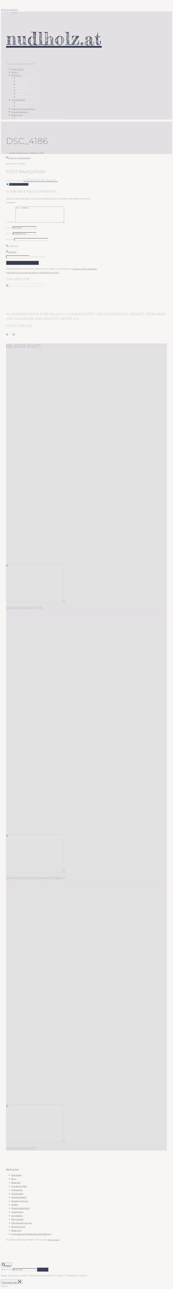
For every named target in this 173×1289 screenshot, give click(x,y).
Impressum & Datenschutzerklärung (39, 118)
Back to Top (12, 1169)
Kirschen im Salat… (40, 180)
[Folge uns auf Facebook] (9, 336)
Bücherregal (19, 112)
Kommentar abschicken (22, 262)
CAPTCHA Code (37, 257)
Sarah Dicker (16, 152)
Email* (9, 233)
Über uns (17, 115)
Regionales (23, 106)
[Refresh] (11, 252)
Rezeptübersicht (26, 96)
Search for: (7, 1269)
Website (10, 239)
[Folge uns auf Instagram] (16, 336)
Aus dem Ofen (24, 78)
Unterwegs (18, 99)
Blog (14, 72)
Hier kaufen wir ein (23, 109)
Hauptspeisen (24, 87)
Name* (9, 228)
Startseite (17, 69)
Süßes (20, 93)
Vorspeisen (23, 84)
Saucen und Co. (25, 90)
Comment (11, 222)
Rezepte (16, 75)
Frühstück (23, 81)
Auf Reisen (22, 102)
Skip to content (9, 9)
